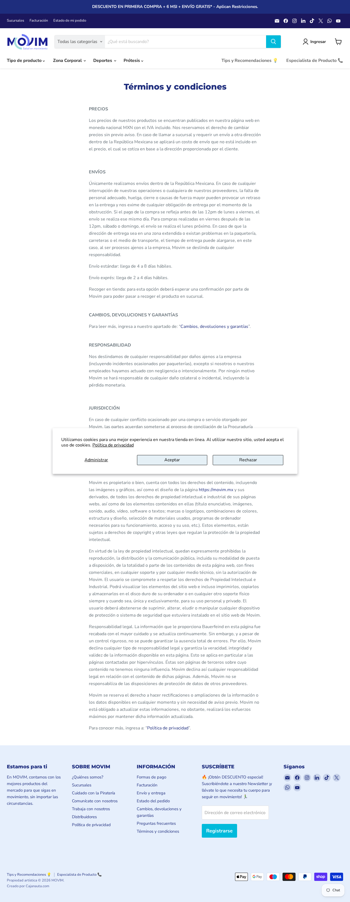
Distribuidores (84, 817)
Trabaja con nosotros (91, 809)
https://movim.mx (216, 490)
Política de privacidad (113, 445)
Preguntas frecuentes (156, 823)
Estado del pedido (153, 801)
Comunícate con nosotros (95, 801)
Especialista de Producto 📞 (314, 61)
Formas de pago (151, 777)
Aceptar (172, 460)
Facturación (39, 21)
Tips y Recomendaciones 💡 (249, 61)
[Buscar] (273, 41)
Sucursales (15, 21)
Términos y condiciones (158, 831)
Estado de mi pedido (69, 21)
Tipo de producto (25, 61)
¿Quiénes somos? (87, 777)
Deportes (103, 61)
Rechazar (248, 460)
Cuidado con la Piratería (93, 793)
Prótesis (132, 61)
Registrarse (219, 830)
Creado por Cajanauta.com (28, 886)
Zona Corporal (68, 61)
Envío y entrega (151, 793)
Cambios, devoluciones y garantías (214, 326)
